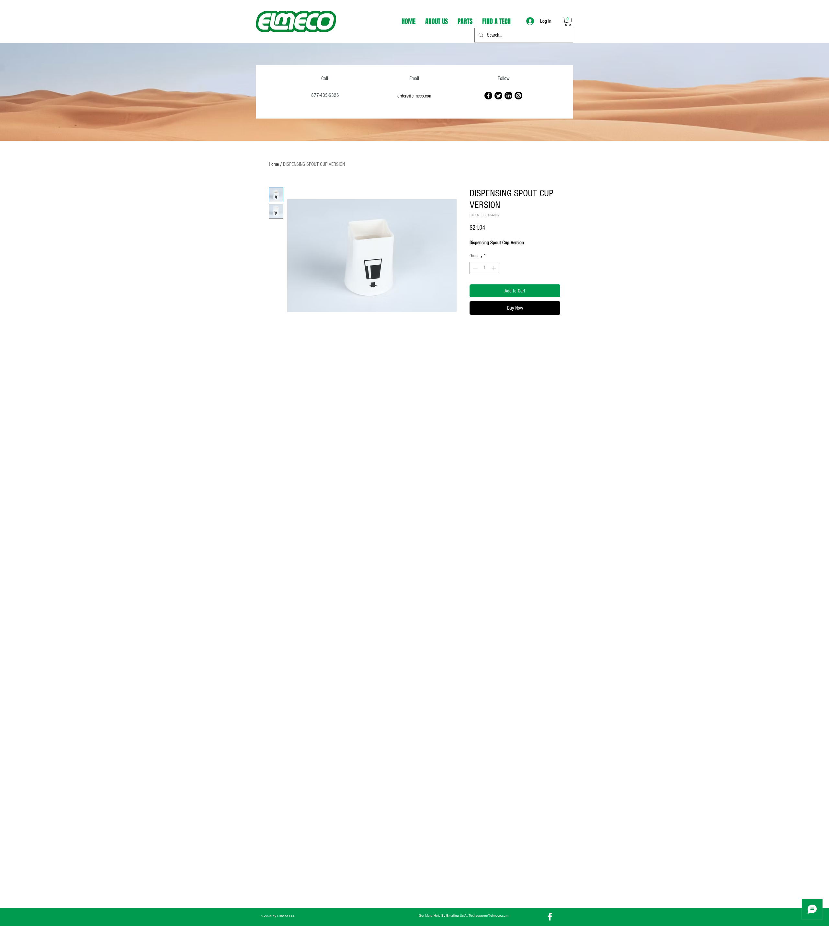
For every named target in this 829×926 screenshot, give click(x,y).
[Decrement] (475, 268)
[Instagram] (518, 95)
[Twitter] (498, 95)
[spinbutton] (484, 268)
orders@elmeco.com (414, 96)
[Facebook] (488, 95)
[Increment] (494, 268)
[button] (567, 21)
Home (274, 164)
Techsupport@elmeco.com (488, 915)
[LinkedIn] (508, 95)
